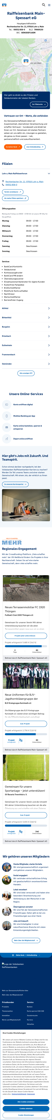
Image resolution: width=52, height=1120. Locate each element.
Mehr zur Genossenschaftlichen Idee (15, 991)
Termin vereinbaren (11, 192)
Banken (29, 1007)
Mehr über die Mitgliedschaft (24, 940)
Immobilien (6, 1016)
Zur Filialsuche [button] (37, 104)
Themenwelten (7, 1011)
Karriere (30, 1020)
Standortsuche (32, 1016)
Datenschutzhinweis (19, 1094)
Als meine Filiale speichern (13, 198)
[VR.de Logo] (13, 5)
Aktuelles (30, 1024)
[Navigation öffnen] (49, 5)
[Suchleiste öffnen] (43, 5)
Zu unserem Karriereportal (13, 484)
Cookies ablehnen (26, 1109)
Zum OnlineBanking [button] (33, 147)
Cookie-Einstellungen (26, 1115)
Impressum (31, 1094)
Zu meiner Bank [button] (11, 147)
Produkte (5, 1007)
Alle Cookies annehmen (26, 1102)
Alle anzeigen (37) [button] (26, 373)
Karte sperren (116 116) (35, 1011)
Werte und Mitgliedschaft (11, 1020)
